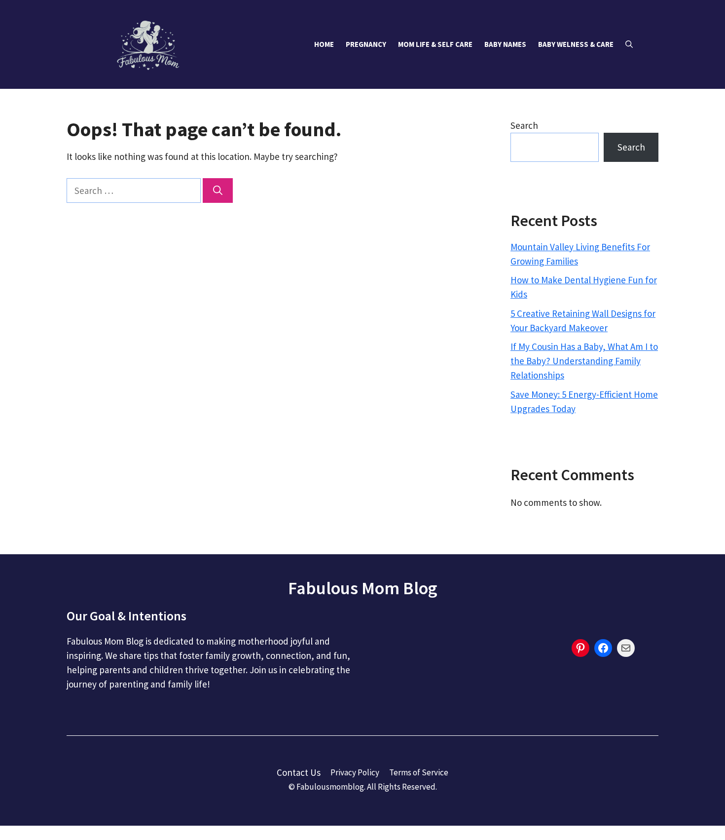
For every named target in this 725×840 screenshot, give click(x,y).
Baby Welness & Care (576, 44)
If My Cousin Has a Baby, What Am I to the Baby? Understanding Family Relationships (584, 361)
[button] (629, 44)
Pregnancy (366, 44)
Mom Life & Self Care (435, 44)
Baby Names (505, 44)
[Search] (218, 190)
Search (524, 125)
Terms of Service (418, 772)
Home (324, 44)
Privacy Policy (354, 772)
